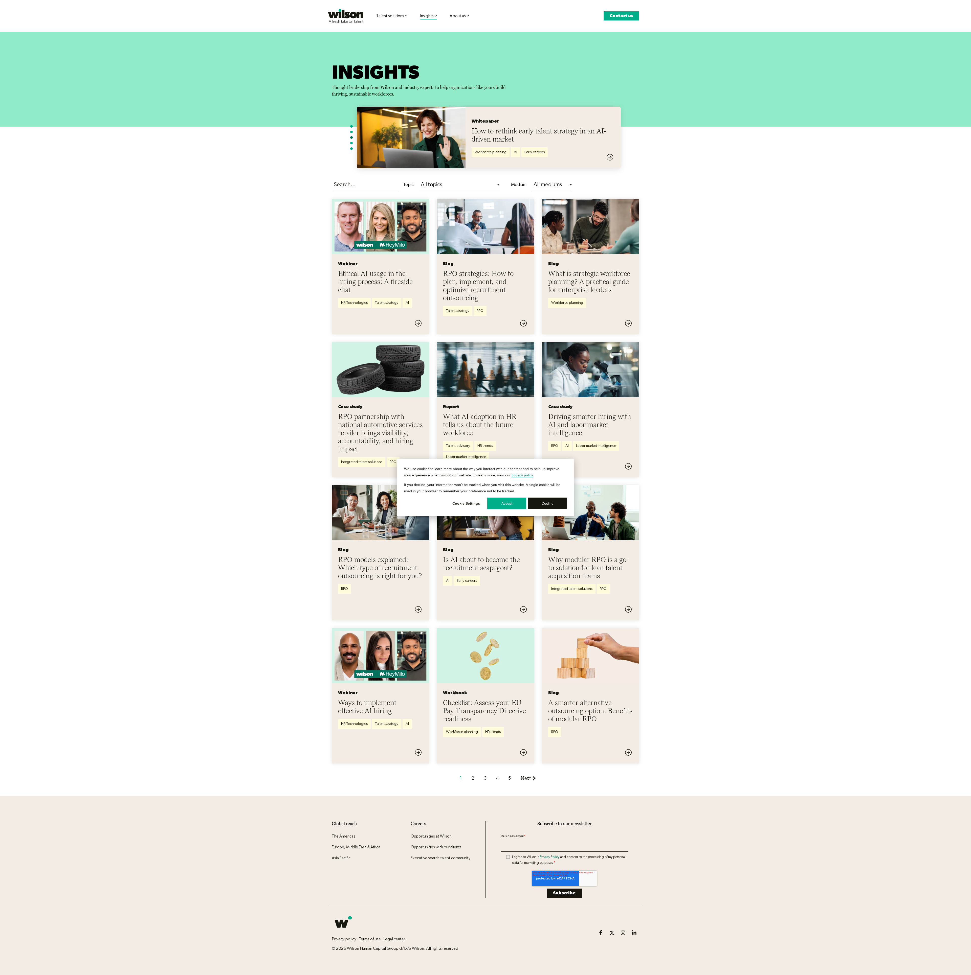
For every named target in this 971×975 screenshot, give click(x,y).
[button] (601, 933)
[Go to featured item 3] (351, 137)
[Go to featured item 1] (351, 126)
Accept (506, 503)
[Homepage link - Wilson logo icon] (343, 930)
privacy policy (522, 475)
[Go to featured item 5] (351, 148)
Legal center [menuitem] (394, 939)
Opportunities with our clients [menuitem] (436, 847)
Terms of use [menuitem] (370, 939)
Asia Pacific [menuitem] (341, 858)
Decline (548, 503)
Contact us (621, 16)
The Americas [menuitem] (343, 836)
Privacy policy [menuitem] (344, 939)
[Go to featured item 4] (351, 143)
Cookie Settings (466, 503)
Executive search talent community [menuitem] (440, 858)
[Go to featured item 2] (351, 132)
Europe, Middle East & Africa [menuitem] (356, 847)
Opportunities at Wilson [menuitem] (431, 836)
